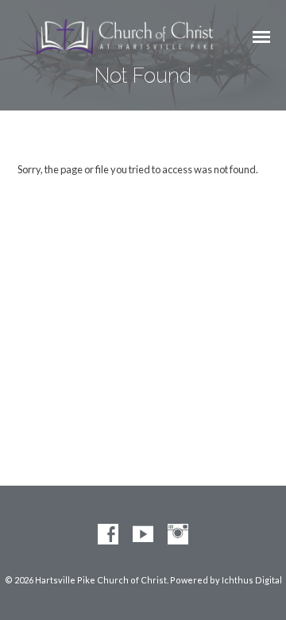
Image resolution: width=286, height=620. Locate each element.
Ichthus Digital (252, 580)
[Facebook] (108, 535)
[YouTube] (143, 535)
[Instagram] (178, 535)
